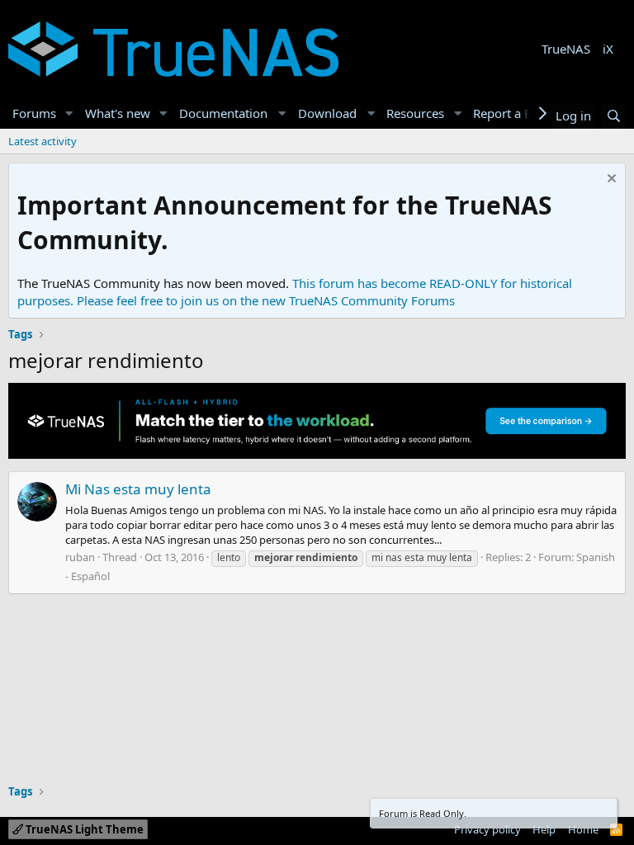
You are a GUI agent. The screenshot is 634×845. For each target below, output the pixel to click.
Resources (415, 113)
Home (583, 829)
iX (608, 48)
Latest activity (42, 141)
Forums (34, 113)
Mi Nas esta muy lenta (138, 488)
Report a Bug (510, 113)
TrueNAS (566, 48)
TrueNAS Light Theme (83, 829)
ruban (80, 557)
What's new (117, 113)
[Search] (614, 116)
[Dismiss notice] (610, 180)
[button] (69, 113)
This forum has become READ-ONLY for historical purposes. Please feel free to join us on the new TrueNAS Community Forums (294, 292)
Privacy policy (487, 829)
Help (544, 829)
